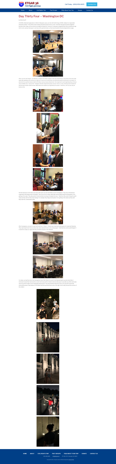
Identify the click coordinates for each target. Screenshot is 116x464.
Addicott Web (71, 459)
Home (22, 10)
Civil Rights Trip (41, 10)
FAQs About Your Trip (67, 10)
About (30, 10)
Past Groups (53, 10)
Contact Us (92, 4)
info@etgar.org (56, 456)
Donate (80, 10)
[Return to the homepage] (31, 4)
